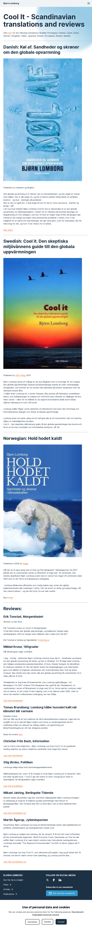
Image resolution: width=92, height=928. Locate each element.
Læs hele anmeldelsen (13, 700)
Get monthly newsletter (64, 893)
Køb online (8, 230)
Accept (61, 922)
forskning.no (43, 640)
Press (5, 884)
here (10, 33)
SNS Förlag (20, 375)
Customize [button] (32, 922)
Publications (8, 894)
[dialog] (46, 914)
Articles (6, 889)
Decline (47, 922)
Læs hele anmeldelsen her (14, 813)
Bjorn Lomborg (11, 3)
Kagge (25, 563)
